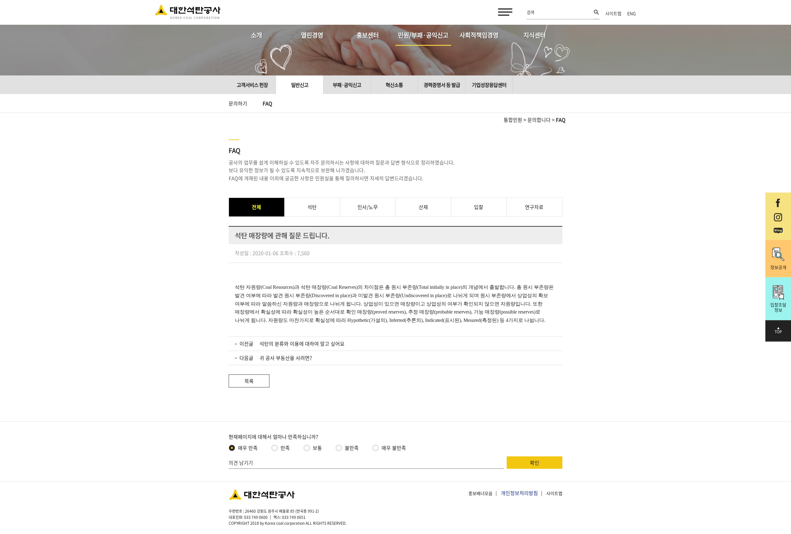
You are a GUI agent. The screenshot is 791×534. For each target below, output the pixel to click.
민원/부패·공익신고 (423, 35)
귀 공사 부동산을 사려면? (286, 357)
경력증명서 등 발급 (442, 84)
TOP (778, 332)
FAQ (267, 103)
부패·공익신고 (347, 84)
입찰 (478, 207)
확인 (534, 462)
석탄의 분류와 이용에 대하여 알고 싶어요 (302, 343)
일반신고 (299, 84)
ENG (631, 13)
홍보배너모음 (480, 493)
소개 (256, 35)
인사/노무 (367, 207)
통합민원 (513, 119)
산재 (423, 207)
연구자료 (534, 207)
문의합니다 (539, 119)
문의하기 (238, 103)
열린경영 (312, 35)
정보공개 (778, 267)
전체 (256, 207)
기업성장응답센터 (489, 84)
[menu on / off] (504, 12)
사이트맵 (613, 13)
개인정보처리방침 (519, 493)
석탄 (312, 207)
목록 (249, 381)
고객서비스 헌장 (252, 84)
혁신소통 (394, 84)
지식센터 (534, 35)
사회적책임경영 (478, 35)
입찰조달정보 (778, 307)
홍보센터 (368, 35)
